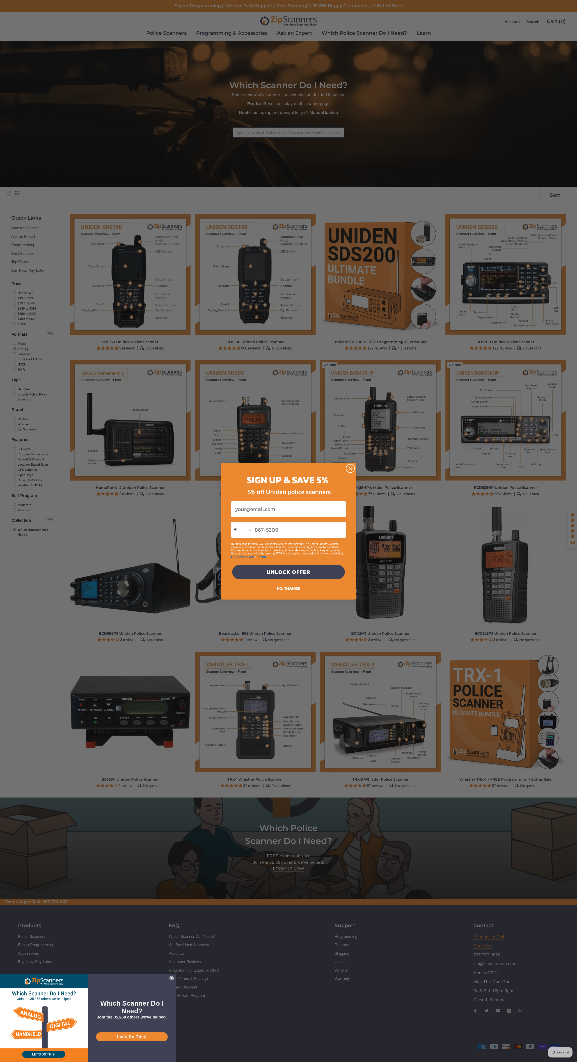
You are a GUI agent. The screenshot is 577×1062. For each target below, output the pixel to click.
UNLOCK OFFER (288, 572)
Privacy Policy (242, 557)
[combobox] (241, 530)
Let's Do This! (132, 1036)
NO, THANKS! (288, 588)
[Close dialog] (350, 468)
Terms (262, 557)
